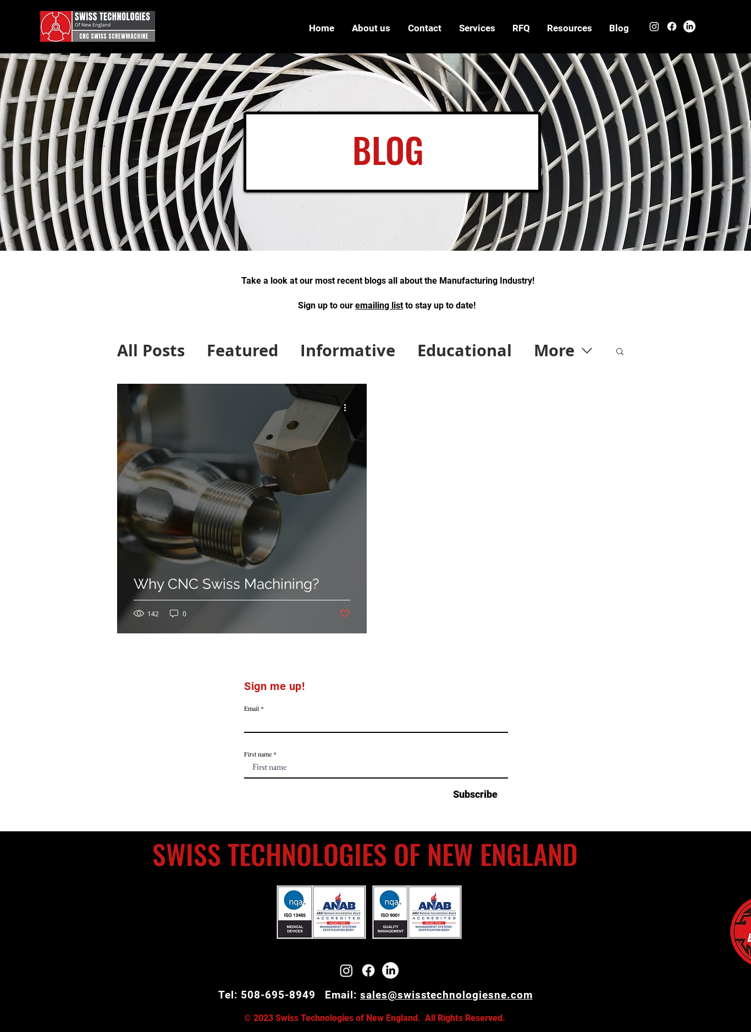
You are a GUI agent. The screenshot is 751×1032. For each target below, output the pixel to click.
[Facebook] (672, 26)
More (554, 350)
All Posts (151, 350)
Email (251, 708)
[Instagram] (654, 26)
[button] (569, 28)
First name (258, 753)
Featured (242, 350)
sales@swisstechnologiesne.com (446, 995)
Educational (464, 350)
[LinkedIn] (689, 26)
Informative (347, 350)
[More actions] (348, 408)
